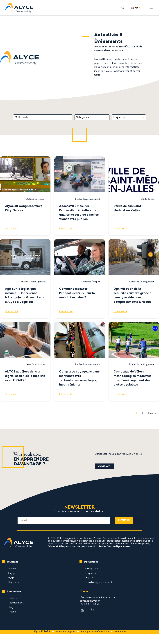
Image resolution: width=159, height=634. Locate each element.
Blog (10, 607)
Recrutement (16, 603)
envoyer (124, 520)
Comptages (92, 568)
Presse (12, 612)
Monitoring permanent (98, 582)
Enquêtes (90, 573)
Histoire (12, 598)
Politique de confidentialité (95, 631)
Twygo (12, 573)
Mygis (11, 577)
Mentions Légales (65, 631)
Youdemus (120, 631)
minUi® (12, 568)
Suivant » (152, 413)
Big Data (90, 577)
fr (136, 7)
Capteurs (13, 582)
